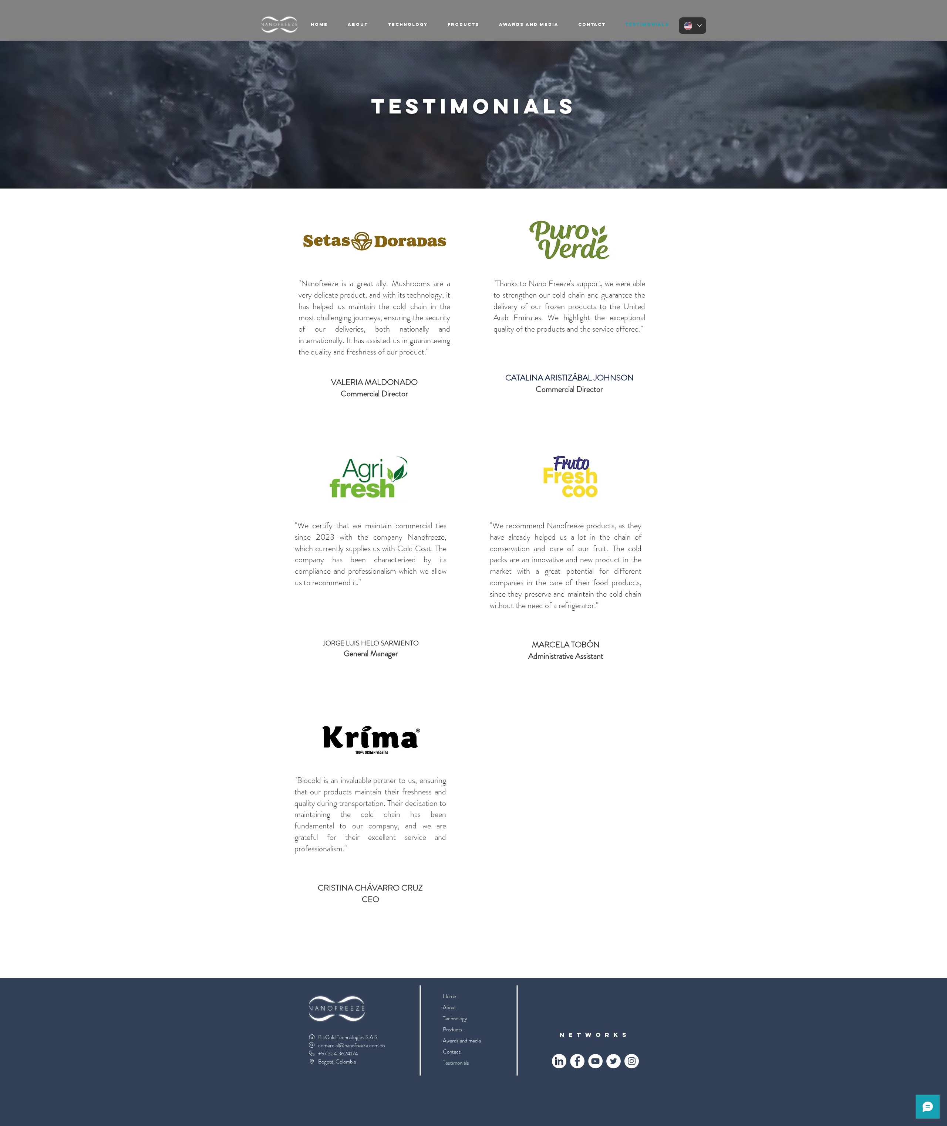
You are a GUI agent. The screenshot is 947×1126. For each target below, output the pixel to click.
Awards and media (462, 1041)
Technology (455, 1018)
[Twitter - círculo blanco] (613, 1061)
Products (452, 1029)
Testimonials (456, 1063)
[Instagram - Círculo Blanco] (631, 1061)
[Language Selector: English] (692, 25)
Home (449, 996)
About (449, 1007)
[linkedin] (559, 1061)
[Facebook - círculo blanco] (577, 1061)
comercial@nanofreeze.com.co (351, 1045)
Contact (452, 1052)
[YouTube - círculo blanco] (595, 1061)
